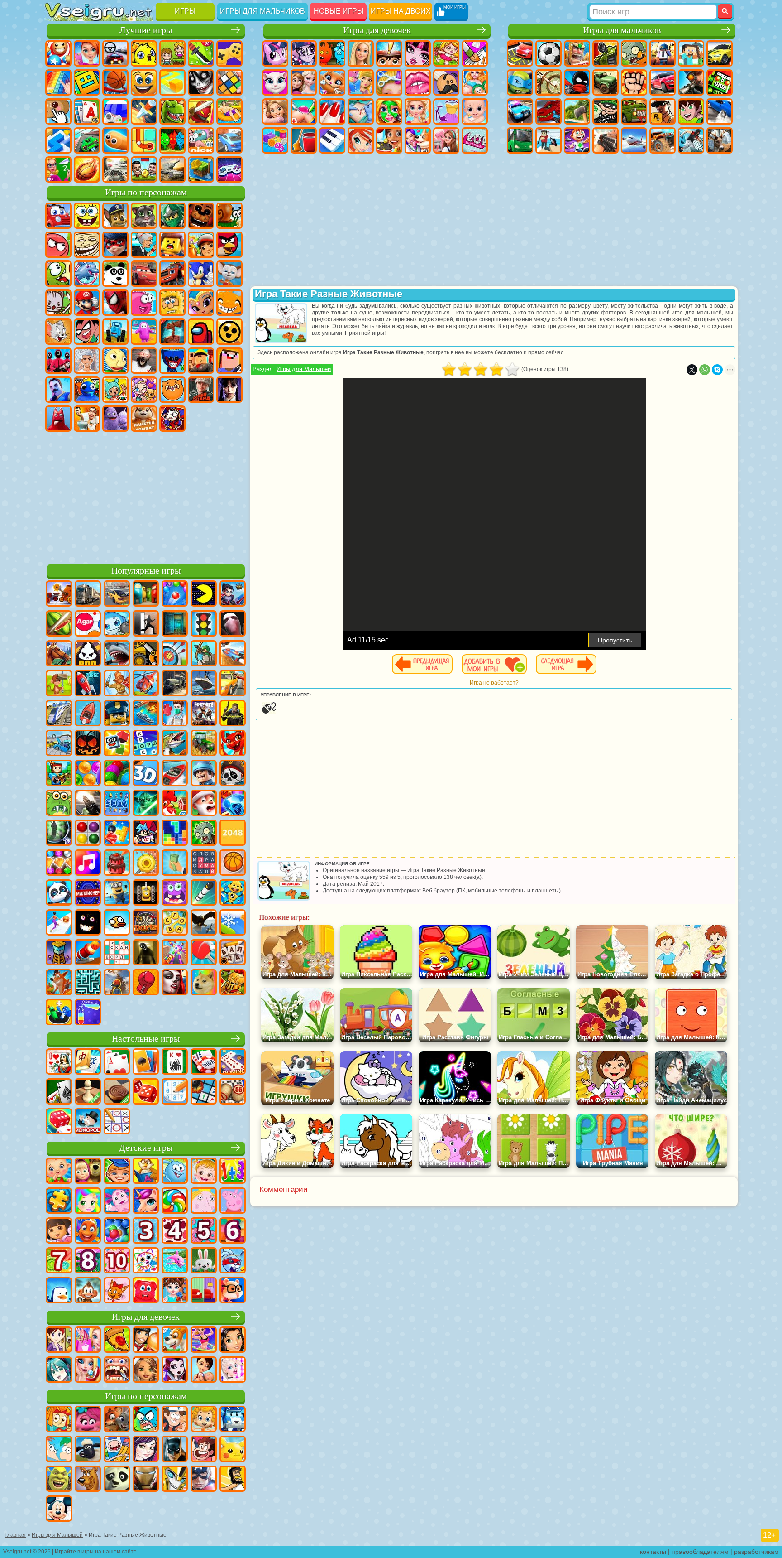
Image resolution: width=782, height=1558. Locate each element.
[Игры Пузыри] (117, 1231)
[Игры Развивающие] (117, 1172)
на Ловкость (201, 53)
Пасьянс (87, 111)
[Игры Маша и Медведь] (88, 1172)
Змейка (115, 140)
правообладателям (700, 1551)
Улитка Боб (229, 216)
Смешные (144, 82)
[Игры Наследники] (146, 1450)
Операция (361, 111)
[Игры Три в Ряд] (233, 804)
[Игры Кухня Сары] (59, 1340)
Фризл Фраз (144, 302)
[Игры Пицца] (117, 1340)
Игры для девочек (377, 30)
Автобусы (520, 140)
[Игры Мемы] (204, 983)
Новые (58, 53)
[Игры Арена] (117, 684)
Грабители (605, 111)
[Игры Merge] (59, 1013)
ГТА (662, 111)
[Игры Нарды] (146, 1092)
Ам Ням (58, 273)
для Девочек (87, 53)
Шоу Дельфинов (87, 273)
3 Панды (115, 273)
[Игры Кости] (59, 1122)
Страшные (201, 82)
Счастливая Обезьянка (229, 302)
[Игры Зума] (117, 774)
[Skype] (717, 369)
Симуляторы (115, 53)
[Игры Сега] (117, 804)
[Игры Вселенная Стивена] (204, 1450)
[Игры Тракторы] (204, 744)
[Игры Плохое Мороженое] (88, 654)
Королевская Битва (662, 53)
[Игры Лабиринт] (88, 983)
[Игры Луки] (175, 654)
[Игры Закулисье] (146, 953)
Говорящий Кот (144, 216)
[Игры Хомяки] (233, 1291)
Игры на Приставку (229, 169)
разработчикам (756, 1551)
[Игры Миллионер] (88, 893)
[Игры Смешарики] (175, 1172)
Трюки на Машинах (87, 140)
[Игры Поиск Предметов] (59, 834)
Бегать (577, 140)
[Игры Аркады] (204, 594)
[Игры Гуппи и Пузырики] (204, 1420)
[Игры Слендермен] (233, 624)
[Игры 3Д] (146, 774)
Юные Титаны (87, 331)
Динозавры (172, 111)
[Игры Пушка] (88, 953)
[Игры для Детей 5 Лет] (204, 1231)
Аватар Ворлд (144, 389)
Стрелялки (605, 140)
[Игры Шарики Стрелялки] (175, 594)
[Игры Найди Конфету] (175, 1201)
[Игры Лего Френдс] (233, 1340)
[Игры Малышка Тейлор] (175, 1291)
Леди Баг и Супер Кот (115, 245)
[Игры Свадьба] (88, 1370)
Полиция (520, 111)
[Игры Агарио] (88, 624)
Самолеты (634, 140)
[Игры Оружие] (88, 804)
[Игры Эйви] (146, 1370)
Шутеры (548, 140)
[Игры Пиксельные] (59, 774)
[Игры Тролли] (88, 1420)
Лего (172, 245)
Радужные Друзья (87, 389)
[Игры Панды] (59, 893)
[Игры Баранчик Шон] (88, 1450)
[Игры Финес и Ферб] (59, 1450)
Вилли (58, 216)
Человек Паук (115, 302)
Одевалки (361, 82)
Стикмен (577, 82)
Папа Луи (446, 82)
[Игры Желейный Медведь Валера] (146, 1291)
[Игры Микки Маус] (59, 1509)
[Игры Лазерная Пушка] (59, 804)
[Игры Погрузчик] (146, 654)
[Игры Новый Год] (204, 804)
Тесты (389, 53)
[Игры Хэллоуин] (88, 744)
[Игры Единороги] (146, 1201)
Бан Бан (58, 418)
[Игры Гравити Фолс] (175, 1420)
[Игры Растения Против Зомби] (204, 834)
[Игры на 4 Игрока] (146, 594)
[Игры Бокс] (146, 983)
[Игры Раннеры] (117, 893)
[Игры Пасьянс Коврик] (59, 1092)
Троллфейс (87, 245)
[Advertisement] (145, 496)
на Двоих (172, 53)
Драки (634, 82)
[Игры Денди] (146, 893)
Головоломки (144, 140)
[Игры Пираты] (233, 774)
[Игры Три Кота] (117, 1291)
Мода (446, 111)
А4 (87, 360)
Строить (201, 169)
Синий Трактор (115, 331)
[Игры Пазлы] (59, 1201)
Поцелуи (418, 82)
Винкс (361, 140)
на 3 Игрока (172, 140)
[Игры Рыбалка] (175, 744)
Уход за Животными (418, 140)
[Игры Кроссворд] (146, 744)
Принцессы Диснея (418, 111)
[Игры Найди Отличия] (204, 1291)
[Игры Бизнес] (175, 863)
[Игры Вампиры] (175, 983)
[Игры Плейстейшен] (59, 983)
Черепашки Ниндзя (520, 82)
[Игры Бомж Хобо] (233, 1480)
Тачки (144, 273)
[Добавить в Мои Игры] (494, 664)
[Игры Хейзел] (204, 1172)
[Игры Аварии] (59, 744)
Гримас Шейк (115, 418)
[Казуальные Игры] (175, 953)
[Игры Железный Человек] (146, 1480)
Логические (229, 82)
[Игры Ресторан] (146, 1340)
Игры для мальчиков (262, 11)
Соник (201, 273)
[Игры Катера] (175, 774)
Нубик (229, 360)
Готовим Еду (389, 140)
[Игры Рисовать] (146, 1261)
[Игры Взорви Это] (117, 624)
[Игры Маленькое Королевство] (204, 1201)
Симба (172, 389)
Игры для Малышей (304, 369)
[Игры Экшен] (59, 594)
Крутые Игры (229, 140)
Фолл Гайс (144, 331)
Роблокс (201, 360)
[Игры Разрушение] (146, 863)
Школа (58, 169)
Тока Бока (115, 389)
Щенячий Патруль (115, 216)
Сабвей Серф (201, 245)
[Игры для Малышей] (59, 1172)
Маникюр (332, 111)
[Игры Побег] (146, 624)
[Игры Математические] (233, 1172)
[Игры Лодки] (88, 714)
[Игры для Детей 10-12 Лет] (117, 1261)
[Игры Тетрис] (175, 834)
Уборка (304, 140)
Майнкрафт (691, 53)
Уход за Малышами (475, 111)
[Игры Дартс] (146, 923)
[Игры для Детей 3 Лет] (146, 1231)
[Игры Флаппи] (117, 923)
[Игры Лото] (233, 1092)
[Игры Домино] (233, 1062)
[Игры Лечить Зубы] (117, 1370)
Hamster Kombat (144, 418)
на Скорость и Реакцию (58, 140)
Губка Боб (87, 216)
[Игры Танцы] (204, 1340)
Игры (185, 11)
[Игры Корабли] (204, 684)
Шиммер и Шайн (201, 302)
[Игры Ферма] (175, 804)
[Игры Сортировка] (88, 1013)
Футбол (548, 53)
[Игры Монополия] (88, 1122)
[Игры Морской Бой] (146, 714)
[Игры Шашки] (117, 1092)
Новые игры (338, 11)
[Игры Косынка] (146, 1062)
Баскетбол (87, 169)
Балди (115, 360)
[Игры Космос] (88, 684)
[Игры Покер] (204, 1062)
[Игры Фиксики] (59, 1420)
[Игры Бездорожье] (175, 684)
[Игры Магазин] (88, 1340)
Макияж (389, 111)
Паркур (691, 140)
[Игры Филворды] (204, 863)
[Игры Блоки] (117, 834)
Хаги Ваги (172, 360)
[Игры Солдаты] (204, 774)
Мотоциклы (548, 82)
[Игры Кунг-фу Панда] (117, 1480)
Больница (304, 111)
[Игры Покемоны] (233, 1450)
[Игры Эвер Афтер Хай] (175, 1370)
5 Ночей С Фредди (201, 216)
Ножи (144, 111)
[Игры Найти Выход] (175, 624)
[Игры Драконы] (233, 744)
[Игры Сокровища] (59, 863)
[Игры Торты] (117, 863)
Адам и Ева (172, 302)
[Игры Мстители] (204, 1480)
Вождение (115, 169)
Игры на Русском (115, 111)
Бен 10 (691, 111)
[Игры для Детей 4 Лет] (175, 1231)
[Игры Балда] (233, 953)
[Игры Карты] (117, 1062)
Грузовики (605, 82)
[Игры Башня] (59, 953)
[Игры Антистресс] (233, 893)
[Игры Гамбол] (146, 1420)
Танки (605, 53)
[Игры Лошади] (59, 654)
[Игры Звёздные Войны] (146, 804)
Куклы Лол (475, 140)
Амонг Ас (201, 331)
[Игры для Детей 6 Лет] (233, 1231)
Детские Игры (144, 53)
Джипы (662, 140)
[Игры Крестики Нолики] (117, 1122)
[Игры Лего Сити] (117, 714)
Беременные (475, 82)
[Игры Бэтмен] (175, 1450)
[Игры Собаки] (175, 1340)
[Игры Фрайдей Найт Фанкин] (146, 834)
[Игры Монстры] (175, 893)
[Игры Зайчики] (204, 1261)
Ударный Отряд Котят (58, 302)
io (172, 82)
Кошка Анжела (275, 82)
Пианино (332, 140)
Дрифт (719, 111)
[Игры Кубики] (117, 744)
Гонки (662, 82)
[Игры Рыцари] (233, 983)
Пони (275, 53)
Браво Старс (229, 331)
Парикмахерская (389, 82)
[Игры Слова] (175, 923)
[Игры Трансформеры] (175, 1480)
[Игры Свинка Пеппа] (233, 1201)
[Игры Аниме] (59, 1370)
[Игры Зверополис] (117, 1420)
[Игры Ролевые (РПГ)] (233, 594)
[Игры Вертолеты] (146, 684)
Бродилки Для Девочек (446, 53)
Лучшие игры (145, 30)
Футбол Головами (144, 169)
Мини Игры (229, 111)
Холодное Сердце (304, 82)
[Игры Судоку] (175, 1092)
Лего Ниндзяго (172, 216)
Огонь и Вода (332, 53)
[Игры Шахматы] (88, 1092)
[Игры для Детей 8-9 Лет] (88, 1261)
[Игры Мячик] (233, 863)
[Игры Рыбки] (88, 1231)
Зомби (634, 53)
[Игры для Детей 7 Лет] (59, 1261)
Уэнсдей (229, 389)
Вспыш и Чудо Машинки (172, 273)
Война (172, 169)
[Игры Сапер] (204, 1092)
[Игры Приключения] (59, 684)
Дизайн (275, 140)
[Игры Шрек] (59, 1480)
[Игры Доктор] (175, 714)
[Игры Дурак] (59, 1062)
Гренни (144, 360)
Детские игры (145, 1147)
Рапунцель (275, 111)
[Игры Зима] (233, 923)
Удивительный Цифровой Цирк (172, 418)
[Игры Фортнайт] (204, 714)
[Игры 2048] (233, 834)
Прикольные (201, 111)
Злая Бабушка (144, 245)
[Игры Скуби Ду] (88, 1480)
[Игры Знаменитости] (233, 1370)
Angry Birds (229, 245)
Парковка (520, 53)
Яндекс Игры (229, 53)
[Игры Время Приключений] (117, 1450)
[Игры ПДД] (204, 624)
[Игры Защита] (204, 654)
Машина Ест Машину (634, 111)
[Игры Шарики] (88, 774)
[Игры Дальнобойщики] (88, 594)
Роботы (719, 82)
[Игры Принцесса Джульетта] (88, 1201)
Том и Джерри (58, 331)
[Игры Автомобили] (117, 594)
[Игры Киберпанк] (233, 714)
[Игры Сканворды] (117, 953)
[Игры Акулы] (117, 654)
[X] (692, 369)
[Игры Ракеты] (204, 893)
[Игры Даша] (59, 1231)
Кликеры (58, 111)
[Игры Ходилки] (59, 923)
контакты (653, 1551)
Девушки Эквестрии (304, 53)
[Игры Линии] (88, 834)
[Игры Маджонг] (88, 1062)
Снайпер (691, 82)
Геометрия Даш (87, 82)
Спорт (115, 82)
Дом (446, 140)
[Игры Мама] (204, 1370)
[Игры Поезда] (59, 714)
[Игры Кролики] (233, 1261)
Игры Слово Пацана (201, 389)
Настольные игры (146, 1038)
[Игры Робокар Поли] (233, 1420)
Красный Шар (58, 245)
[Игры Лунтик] (117, 1201)
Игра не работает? (494, 683)
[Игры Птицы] (204, 923)
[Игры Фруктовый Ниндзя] (59, 624)
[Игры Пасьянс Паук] (175, 1062)
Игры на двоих (401, 11)
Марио (87, 302)
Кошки (332, 82)
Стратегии (577, 53)
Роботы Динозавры (548, 111)
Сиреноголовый (172, 331)
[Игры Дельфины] (175, 1261)
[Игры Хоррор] (88, 923)
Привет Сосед (58, 389)
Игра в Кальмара (58, 360)
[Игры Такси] (233, 684)
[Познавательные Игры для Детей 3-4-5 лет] (146, 1172)
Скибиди (87, 418)
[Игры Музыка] (88, 863)
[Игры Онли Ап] (117, 983)
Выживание (577, 111)
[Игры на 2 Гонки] (233, 654)
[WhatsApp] (704, 369)
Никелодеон (201, 140)
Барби (361, 53)
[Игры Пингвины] (59, 1291)
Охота (719, 140)
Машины (719, 53)
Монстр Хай (418, 53)
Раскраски (475, 53)
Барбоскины (229, 273)
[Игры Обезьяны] (88, 1291)
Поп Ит (58, 82)
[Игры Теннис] (204, 953)
